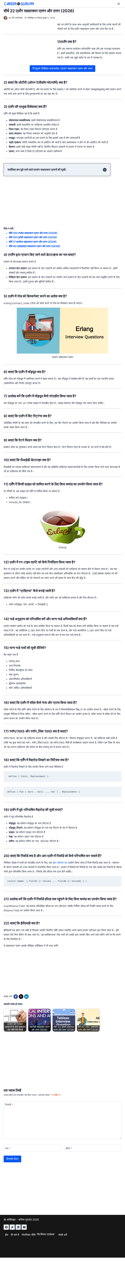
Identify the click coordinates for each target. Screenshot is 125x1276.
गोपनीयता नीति (29, 1234)
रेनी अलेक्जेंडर (17, 18)
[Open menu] (118, 3)
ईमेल (69, 1148)
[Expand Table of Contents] (105, 170)
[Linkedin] (18, 1227)
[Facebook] (15, 996)
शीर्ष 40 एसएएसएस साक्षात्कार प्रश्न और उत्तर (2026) (34, 246)
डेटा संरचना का (60, 862)
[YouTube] (24, 1227)
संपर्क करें (62, 1234)
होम (6, 1234)
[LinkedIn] (26, 996)
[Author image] (5, 18)
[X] (21, 996)
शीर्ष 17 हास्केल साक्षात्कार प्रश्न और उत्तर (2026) (33, 241)
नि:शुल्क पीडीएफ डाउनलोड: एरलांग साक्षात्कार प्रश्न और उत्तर (62, 68)
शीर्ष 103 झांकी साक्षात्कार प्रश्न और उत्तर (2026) (33, 237)
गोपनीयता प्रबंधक (45, 1234)
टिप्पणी (9, 1104)
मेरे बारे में (15, 1234)
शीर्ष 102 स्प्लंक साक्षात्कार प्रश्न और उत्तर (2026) (33, 233)
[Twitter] (12, 1227)
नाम (8, 1148)
